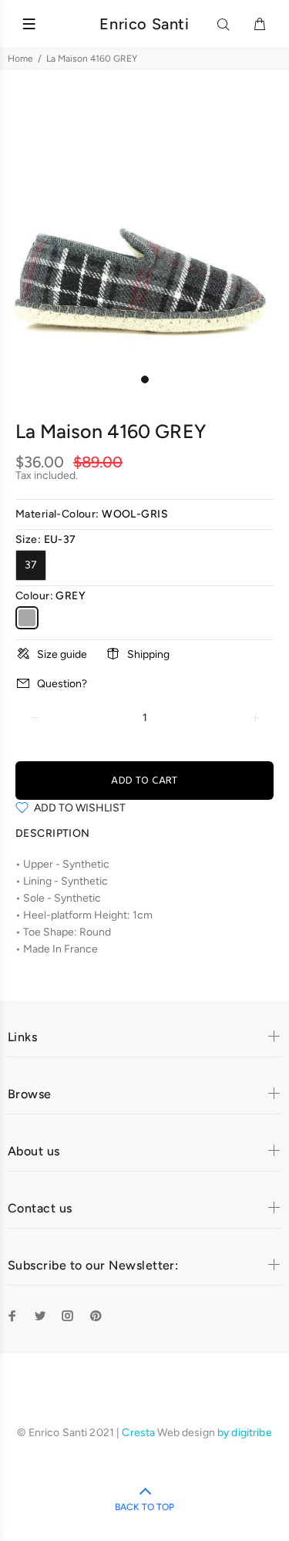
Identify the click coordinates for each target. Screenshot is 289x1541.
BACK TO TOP (144, 1507)
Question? (62, 683)
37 (31, 565)
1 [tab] (145, 379)
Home (20, 58)
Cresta (139, 1432)
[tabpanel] (144, 222)
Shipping (148, 654)
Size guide (62, 654)
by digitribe (244, 1432)
